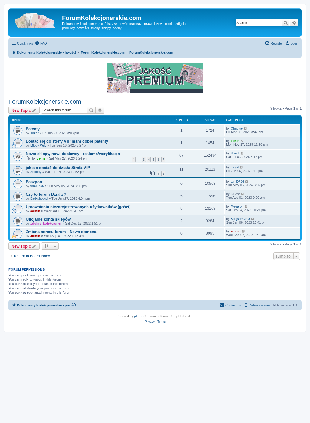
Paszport (34, 182)
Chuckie (237, 128)
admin (35, 211)
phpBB (139, 316)
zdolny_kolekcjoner (45, 223)
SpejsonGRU (240, 219)
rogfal (235, 167)
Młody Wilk (38, 145)
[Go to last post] (246, 128)
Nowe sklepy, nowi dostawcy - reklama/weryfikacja (73, 153)
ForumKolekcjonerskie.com (44, 101)
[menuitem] (41, 43)
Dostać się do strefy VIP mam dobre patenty (67, 141)
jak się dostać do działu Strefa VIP (58, 167)
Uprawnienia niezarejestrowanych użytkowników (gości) (78, 207)
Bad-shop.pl (39, 198)
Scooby (35, 172)
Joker (34, 133)
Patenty (33, 129)
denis (235, 141)
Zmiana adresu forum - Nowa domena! (61, 231)
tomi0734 (37, 186)
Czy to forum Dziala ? (46, 194)
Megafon (237, 206)
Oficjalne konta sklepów (48, 219)
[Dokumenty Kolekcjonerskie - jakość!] (36, 19)
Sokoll (235, 153)
